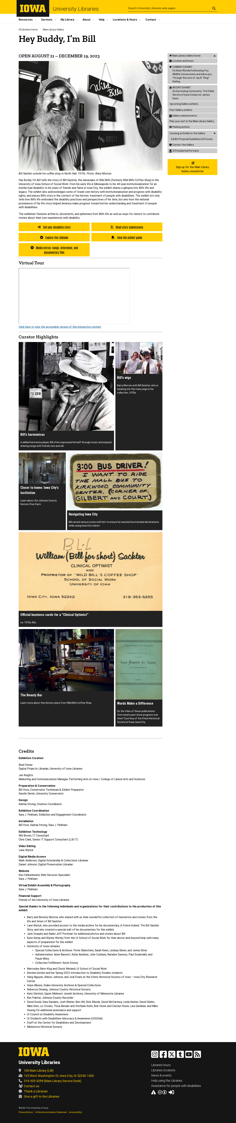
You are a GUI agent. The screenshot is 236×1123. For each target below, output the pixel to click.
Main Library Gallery (53, 29)
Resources (26, 19)
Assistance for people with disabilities (176, 1086)
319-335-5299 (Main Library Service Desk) (52, 1081)
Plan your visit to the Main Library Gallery (192, 121)
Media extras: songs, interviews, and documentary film (56, 250)
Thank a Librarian (36, 1091)
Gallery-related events (184, 115)
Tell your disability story (56, 227)
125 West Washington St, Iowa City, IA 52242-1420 (59, 1076)
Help (102, 19)
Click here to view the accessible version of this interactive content (60, 327)
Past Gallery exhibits (181, 110)
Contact (150, 19)
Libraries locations (163, 1070)
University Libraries (76, 9)
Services (46, 19)
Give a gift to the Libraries (41, 1096)
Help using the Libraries (166, 1080)
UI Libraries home (28, 29)
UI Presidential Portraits (185, 150)
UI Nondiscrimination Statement (51, 1112)
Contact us (31, 1086)
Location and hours (183, 60)
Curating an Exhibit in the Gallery (187, 133)
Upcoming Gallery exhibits (184, 104)
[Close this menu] (214, 55)
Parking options (181, 127)
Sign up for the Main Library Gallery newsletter (192, 169)
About (87, 19)
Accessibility (75, 1112)
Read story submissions (129, 227)
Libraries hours (161, 1065)
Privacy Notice (26, 1112)
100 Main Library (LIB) (39, 1070)
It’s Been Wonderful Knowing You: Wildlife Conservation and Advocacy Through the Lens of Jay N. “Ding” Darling (192, 74)
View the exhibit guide (129, 237)
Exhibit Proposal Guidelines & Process (192, 139)
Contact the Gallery (183, 144)
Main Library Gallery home (186, 55)
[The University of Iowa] (33, 11)
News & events (161, 1075)
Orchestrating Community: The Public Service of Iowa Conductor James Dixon (193, 93)
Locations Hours (125, 19)
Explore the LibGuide (56, 237)
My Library (67, 19)
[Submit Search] (214, 8)
